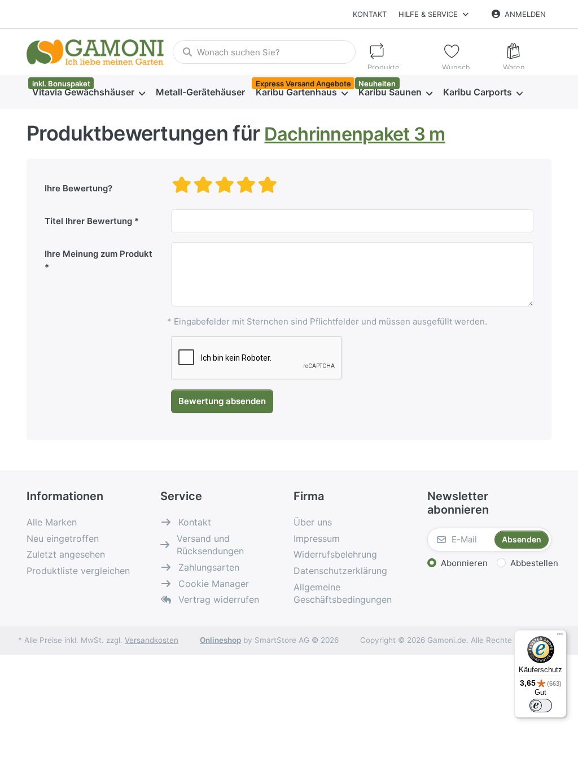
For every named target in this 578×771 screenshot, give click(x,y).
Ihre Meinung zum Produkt (98, 253)
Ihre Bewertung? (78, 188)
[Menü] (560, 636)
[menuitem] (88, 93)
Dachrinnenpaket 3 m (354, 134)
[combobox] (264, 52)
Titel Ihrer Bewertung (88, 221)
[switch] (540, 705)
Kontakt (370, 14)
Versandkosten (151, 640)
